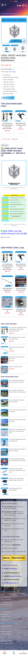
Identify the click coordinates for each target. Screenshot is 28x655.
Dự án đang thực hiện (7, 643)
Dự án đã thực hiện (6, 641)
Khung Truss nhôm (6, 619)
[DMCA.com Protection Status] (14, 558)
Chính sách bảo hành (6, 602)
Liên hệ (3, 594)
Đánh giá (15, 139)
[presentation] (3, 121)
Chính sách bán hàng (6, 604)
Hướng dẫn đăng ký (6, 599)
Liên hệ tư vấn (7, 98)
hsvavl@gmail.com (14, 573)
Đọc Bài (5, 145)
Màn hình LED (5, 614)
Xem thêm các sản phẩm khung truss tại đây (14, 232)
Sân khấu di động (5, 616)
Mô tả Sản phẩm (6, 139)
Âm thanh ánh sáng (6, 611)
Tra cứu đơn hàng (5, 597)
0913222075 (13, 568)
